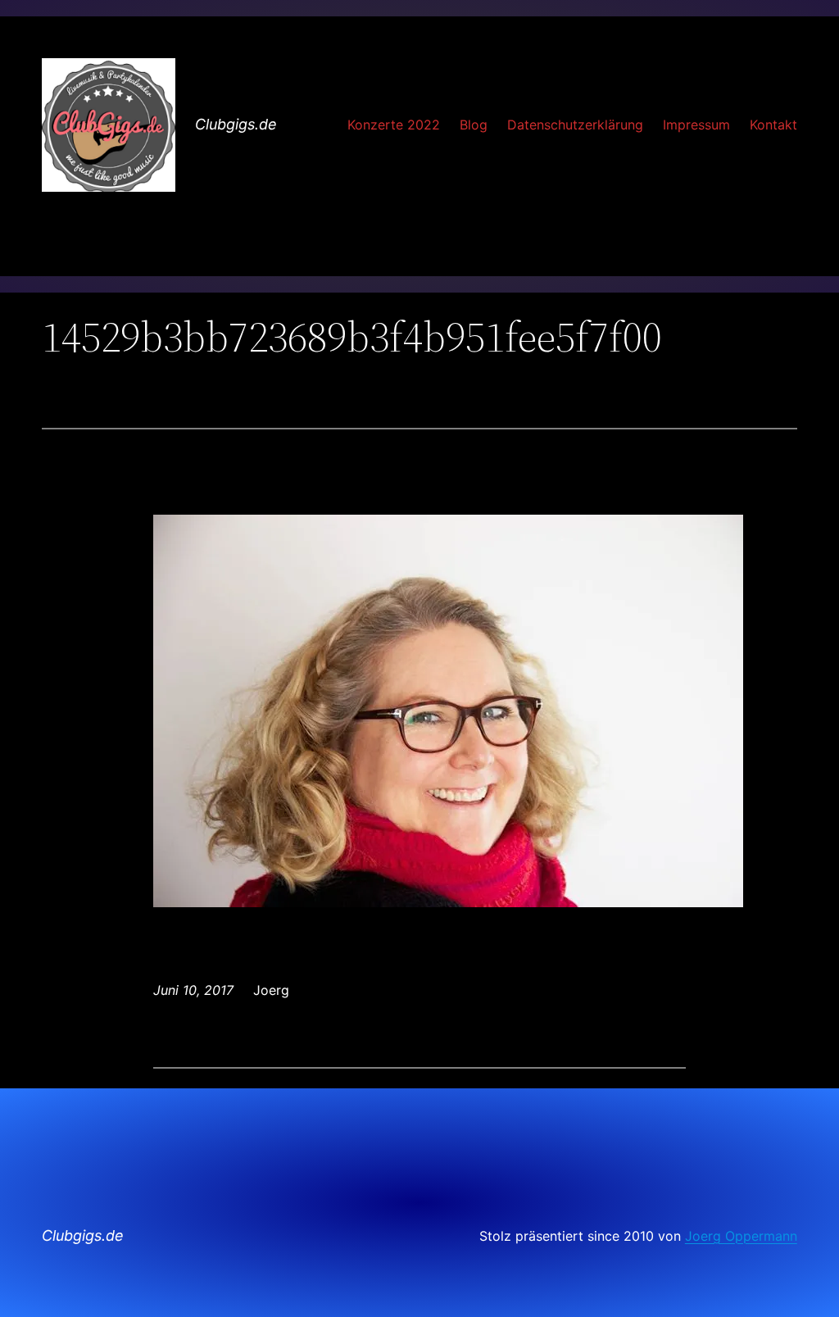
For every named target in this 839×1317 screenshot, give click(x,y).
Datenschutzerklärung (575, 124)
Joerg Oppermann (741, 1236)
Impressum (696, 124)
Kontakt (773, 124)
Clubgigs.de (236, 124)
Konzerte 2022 (393, 124)
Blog (474, 124)
